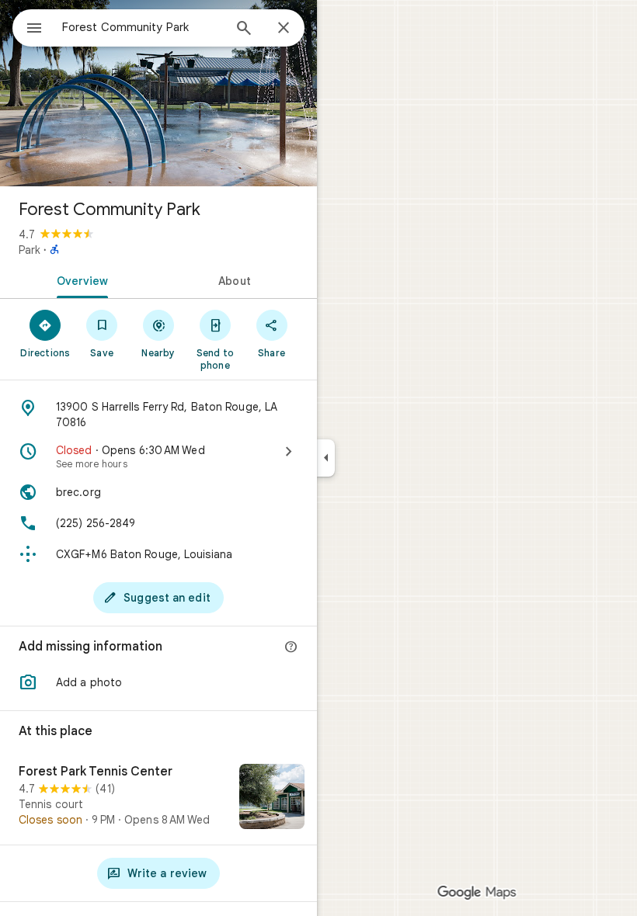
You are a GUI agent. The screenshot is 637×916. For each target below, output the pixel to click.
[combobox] (142, 27)
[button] (158, 682)
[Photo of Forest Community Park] (158, 93)
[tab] (79, 279)
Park (29, 250)
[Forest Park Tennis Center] (158, 798)
